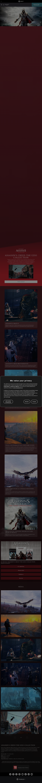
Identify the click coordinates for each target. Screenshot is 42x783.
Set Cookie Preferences (8, 401)
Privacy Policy (6, 386)
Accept (34, 401)
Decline (27, 401)
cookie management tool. (18, 387)
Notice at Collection (15, 386)
